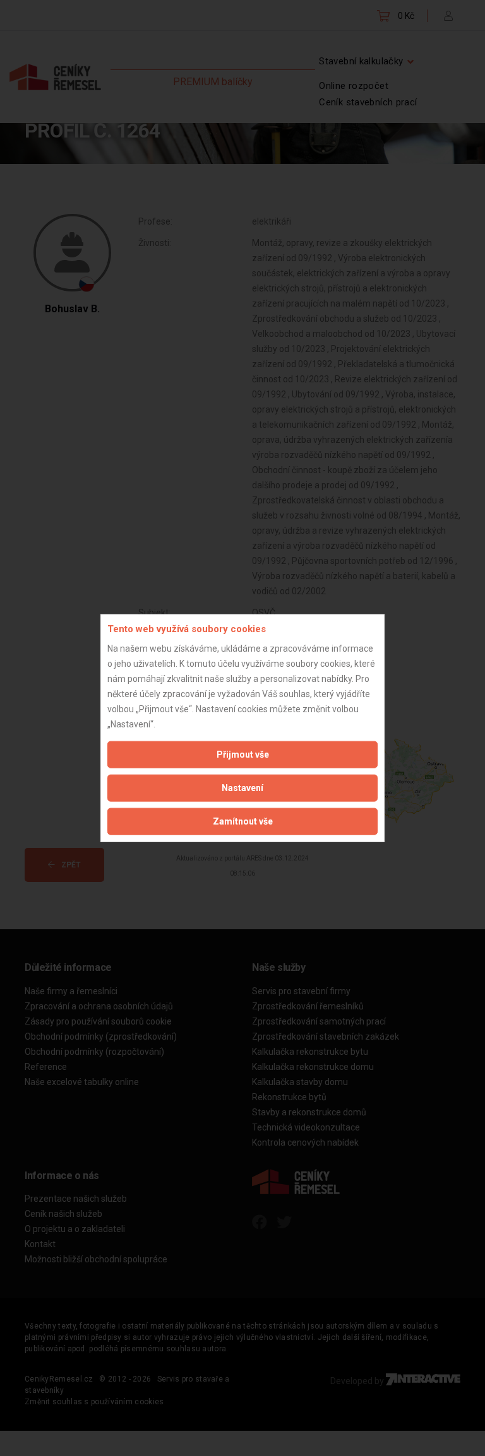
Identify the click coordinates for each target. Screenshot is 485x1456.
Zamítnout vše (243, 821)
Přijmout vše (243, 754)
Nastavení (242, 787)
